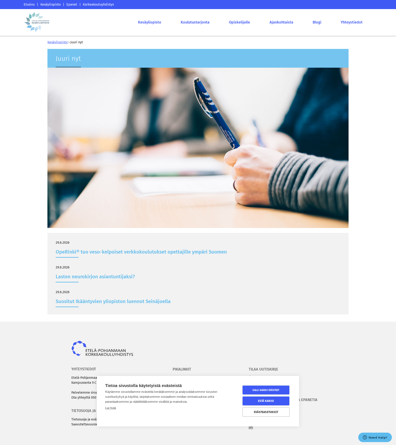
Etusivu (29, 4)
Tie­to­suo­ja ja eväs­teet (87, 419)
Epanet (71, 4)
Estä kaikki (266, 401)
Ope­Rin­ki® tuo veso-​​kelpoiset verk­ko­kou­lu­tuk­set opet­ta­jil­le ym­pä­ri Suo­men (141, 252)
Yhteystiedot (352, 22)
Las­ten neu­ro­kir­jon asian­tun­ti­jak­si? (95, 277)
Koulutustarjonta (195, 22)
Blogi (317, 22)
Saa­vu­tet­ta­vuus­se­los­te (88, 424)
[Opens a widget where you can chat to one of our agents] (375, 438)
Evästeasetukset (266, 412)
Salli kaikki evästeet (265, 390)
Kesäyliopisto (50, 4)
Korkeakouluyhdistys (98, 4)
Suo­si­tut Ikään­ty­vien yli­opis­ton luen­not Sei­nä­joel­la (113, 301)
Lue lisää (110, 408)
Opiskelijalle (239, 22)
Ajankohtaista (281, 22)
